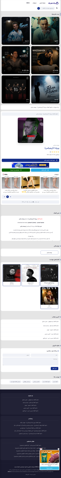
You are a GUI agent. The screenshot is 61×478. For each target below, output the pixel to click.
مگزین (29, 467)
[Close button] (58, 449)
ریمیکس (36, 202)
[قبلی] (4, 197)
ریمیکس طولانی (26, 381)
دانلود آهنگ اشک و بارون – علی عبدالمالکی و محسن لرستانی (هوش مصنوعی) (30, 456)
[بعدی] (10, 197)
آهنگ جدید (55, 381)
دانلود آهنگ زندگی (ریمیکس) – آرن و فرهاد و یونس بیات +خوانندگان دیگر (30, 430)
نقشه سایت (17, 467)
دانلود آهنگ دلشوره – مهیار (53, 330)
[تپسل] (13, 163)
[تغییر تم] (57, 8)
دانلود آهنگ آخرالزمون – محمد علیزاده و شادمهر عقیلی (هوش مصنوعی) (30, 448)
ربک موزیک (56, 107)
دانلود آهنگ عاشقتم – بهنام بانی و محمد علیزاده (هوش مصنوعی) (30, 451)
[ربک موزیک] (53, 3)
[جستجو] (38, 8)
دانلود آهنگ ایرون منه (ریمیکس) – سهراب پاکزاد (30, 422)
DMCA (28, 3)
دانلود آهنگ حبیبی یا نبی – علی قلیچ (51, 338)
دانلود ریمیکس (36, 381)
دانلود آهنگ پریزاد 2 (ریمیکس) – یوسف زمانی (47, 114)
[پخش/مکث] (7, 196)
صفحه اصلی (42, 3)
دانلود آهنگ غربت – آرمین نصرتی (52, 334)
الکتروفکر (27, 474)
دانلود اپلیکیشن (23, 467)
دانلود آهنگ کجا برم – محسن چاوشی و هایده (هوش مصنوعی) (30, 453)
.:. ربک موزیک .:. (30, 236)
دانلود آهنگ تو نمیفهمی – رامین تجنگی (50, 321)
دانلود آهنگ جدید (46, 381)
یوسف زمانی (23, 226)
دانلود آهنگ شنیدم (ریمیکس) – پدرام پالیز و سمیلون (30, 433)
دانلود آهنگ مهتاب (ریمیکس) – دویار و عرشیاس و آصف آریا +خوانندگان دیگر (30, 425)
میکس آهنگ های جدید (15, 381)
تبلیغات (34, 3)
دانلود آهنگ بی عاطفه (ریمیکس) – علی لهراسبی (30, 428)
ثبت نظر (55, 368)
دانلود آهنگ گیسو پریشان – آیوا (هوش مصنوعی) (30, 445)
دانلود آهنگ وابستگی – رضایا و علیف (51, 325)
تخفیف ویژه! (49, 468)
